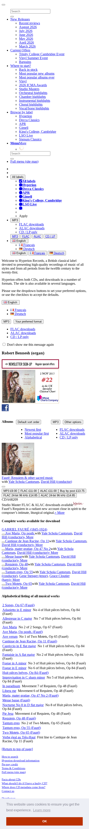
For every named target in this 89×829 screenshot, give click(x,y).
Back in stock (28, 69)
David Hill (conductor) (56, 481)
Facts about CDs (11, 779)
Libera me (9, 691)
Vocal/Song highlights (34, 108)
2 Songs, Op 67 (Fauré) (18, 605)
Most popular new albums (36, 73)
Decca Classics (29, 120)
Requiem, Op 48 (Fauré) (19, 718)
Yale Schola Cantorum (23, 481)
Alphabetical (33, 437)
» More (60, 512)
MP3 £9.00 (10, 490)
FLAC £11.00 (29, 490)
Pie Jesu (7, 713)
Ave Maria (9, 627)
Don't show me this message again (30, 344)
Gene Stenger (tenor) (33, 576)
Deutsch (28, 249)
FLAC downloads (31, 224)
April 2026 (26, 42)
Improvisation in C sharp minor (23, 677)
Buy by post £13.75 (72, 490)
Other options (73, 422)
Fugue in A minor (14, 663)
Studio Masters (29, 89)
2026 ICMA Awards (33, 85)
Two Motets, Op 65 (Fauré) (21, 732)
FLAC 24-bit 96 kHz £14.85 (20, 495)
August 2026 (28, 27)
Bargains (25, 62)
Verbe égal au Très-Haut (18, 737)
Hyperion (25, 116)
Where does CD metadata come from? (23, 787)
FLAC (25, 236)
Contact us (8, 791)
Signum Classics (30, 139)
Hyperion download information (21, 760)
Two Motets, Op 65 (18, 583)
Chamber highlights (32, 97)
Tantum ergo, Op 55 (19, 572)
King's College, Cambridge (37, 131)
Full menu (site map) (24, 161)
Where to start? (20, 66)
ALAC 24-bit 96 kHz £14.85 (58, 495)
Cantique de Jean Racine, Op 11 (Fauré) (29, 641)
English (21, 253)
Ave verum (9, 636)
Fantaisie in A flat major (18, 654)
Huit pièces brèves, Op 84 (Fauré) (25, 673)
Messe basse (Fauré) (16, 700)
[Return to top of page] (17, 749)
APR (22, 124)
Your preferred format (28, 321)
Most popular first (37, 433)
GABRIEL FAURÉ (24, 529)
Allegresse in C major (17, 618)
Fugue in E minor (14, 668)
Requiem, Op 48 (16, 564)
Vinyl (23, 81)
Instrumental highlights (34, 100)
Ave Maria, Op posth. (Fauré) (22, 632)
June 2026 (26, 35)
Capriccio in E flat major (19, 646)
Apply (23, 216)
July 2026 (25, 31)
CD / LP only (28, 232)
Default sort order (28, 422)
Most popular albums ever (36, 77)
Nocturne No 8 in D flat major (23, 705)
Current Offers (20, 50)
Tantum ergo (11, 723)
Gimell (23, 128)
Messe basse (13, 556)
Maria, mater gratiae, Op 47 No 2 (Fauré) (30, 695)
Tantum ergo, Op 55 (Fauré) (21, 728)
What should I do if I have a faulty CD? (24, 783)
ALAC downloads (31, 228)
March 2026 (27, 46)
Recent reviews (29, 23)
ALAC (37, 236)
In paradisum (11, 686)
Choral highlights (31, 104)
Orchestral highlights (33, 93)
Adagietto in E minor (16, 610)
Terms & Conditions (13, 768)
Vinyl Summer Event (33, 58)
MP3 (15, 220)
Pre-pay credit (10, 764)
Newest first (33, 429)
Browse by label (21, 112)
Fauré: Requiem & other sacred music (27, 478)
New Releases (20, 19)
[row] (44, 471)
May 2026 (26, 38)
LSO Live (26, 135)
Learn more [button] (42, 810)
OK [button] (44, 821)
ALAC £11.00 (48, 490)
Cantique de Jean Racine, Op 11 (27, 541)
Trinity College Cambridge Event (41, 54)
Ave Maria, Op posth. (20, 533)
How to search (10, 756)
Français (28, 245)
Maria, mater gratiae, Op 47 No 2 (28, 549)
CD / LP (50, 236)
